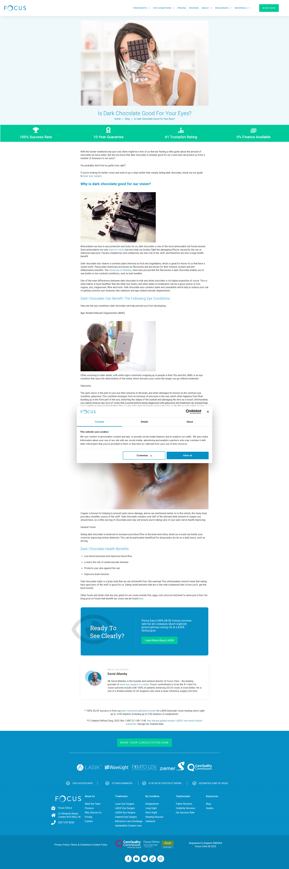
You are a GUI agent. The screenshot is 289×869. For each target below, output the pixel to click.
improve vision (116, 249)
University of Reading (120, 270)
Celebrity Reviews (185, 808)
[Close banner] (208, 412)
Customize (142, 455)
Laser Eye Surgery (124, 803)
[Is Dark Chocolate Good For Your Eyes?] (145, 63)
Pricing (88, 816)
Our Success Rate (185, 812)
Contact (89, 821)
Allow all (187, 455)
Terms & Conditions (81, 844)
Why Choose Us (93, 812)
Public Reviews (184, 803)
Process (89, 808)
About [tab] (189, 421)
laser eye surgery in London (134, 684)
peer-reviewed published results (138, 710)
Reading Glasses (154, 816)
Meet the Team (93, 803)
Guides (209, 808)
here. (141, 598)
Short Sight (151, 812)
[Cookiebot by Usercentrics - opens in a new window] (188, 411)
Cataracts (150, 821)
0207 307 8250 (66, 822)
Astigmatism (152, 803)
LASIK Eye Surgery (125, 808)
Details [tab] (144, 421)
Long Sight (151, 808)
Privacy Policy (61, 844)
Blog (208, 803)
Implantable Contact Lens (128, 825)
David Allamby (117, 674)
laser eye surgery (92, 176)
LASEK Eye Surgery (125, 812)
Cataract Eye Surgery (126, 816)
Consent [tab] (99, 421)
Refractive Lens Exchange (128, 821)
